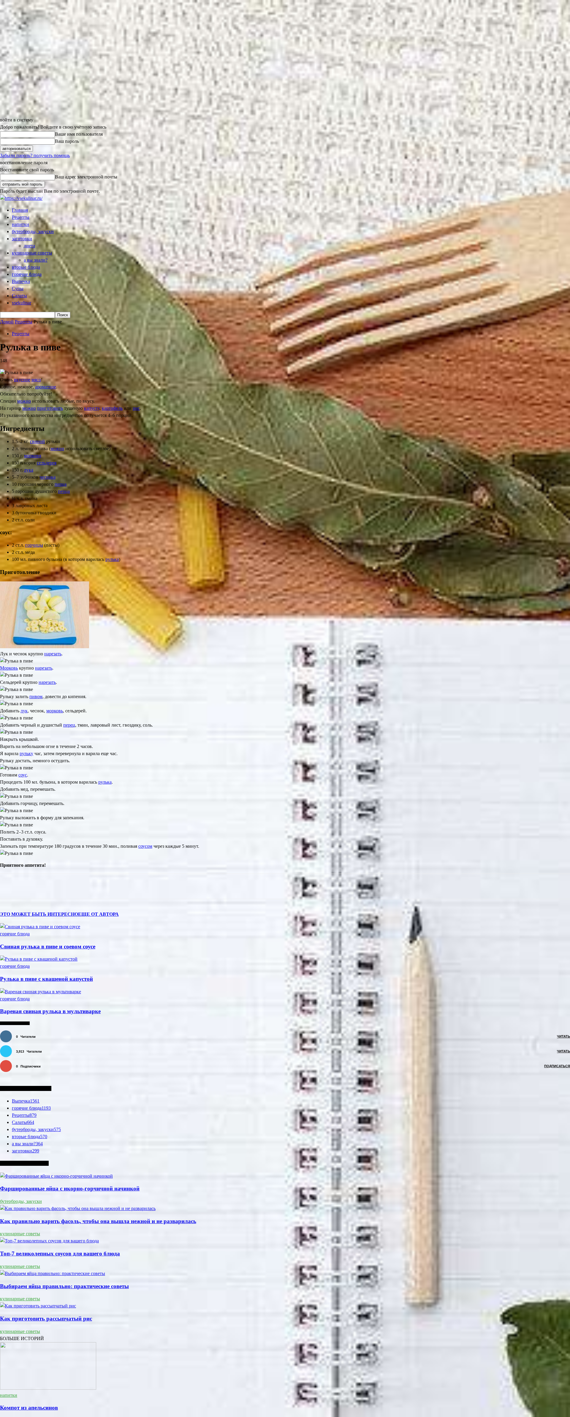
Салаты (19, 295)
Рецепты (20, 217)
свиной (37, 441)
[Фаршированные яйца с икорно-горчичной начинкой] (56, 1176)
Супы (17, 288)
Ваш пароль (67, 141)
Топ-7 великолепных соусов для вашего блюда (60, 1253)
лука (28, 469)
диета (29, 245)
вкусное (22, 379)
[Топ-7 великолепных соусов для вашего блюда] (49, 1240)
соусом (145, 846)
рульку (26, 753)
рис (136, 408)
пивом (35, 696)
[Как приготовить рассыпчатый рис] (38, 1305)
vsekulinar (21, 302)
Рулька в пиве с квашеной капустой (46, 979)
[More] (129, 886)
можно (24, 401)
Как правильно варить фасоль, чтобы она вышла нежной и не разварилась (98, 1221)
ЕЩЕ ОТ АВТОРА (98, 914)
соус (22, 774)
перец (69, 725)
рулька (112, 559)
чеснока (47, 477)
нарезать (52, 653)
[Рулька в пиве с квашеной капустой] (38, 958)
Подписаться (557, 1066)
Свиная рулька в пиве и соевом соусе (47, 946)
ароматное (45, 386)
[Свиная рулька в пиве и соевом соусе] (40, 926)
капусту (91, 408)
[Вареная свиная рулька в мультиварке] (40, 991)
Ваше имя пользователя (79, 134)
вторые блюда (26, 267)
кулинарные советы (32, 252)
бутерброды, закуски (33, 231)
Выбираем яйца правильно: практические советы (64, 1286)
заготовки (22, 238)
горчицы (34, 545)
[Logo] (21, 198)
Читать (563, 1036)
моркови (32, 455)
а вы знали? (36, 259)
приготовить (50, 408)
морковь (54, 710)
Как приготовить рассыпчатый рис (46, 1318)
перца (60, 484)
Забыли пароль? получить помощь (35, 155)
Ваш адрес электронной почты (86, 176)
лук (24, 710)
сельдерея (46, 462)
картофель (112, 408)
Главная (20, 210)
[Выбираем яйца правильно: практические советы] (52, 1273)
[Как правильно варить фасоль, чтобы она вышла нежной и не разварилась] (78, 1208)
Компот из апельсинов (29, 1408)
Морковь (9, 667)
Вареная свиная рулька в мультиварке (50, 1011)
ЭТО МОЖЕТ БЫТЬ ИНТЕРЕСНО (39, 914)
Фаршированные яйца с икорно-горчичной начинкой (70, 1188)
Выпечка (21, 281)
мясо (36, 379)
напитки (20, 224)
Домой (7, 321)
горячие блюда (27, 274)
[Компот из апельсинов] (48, 1388)
